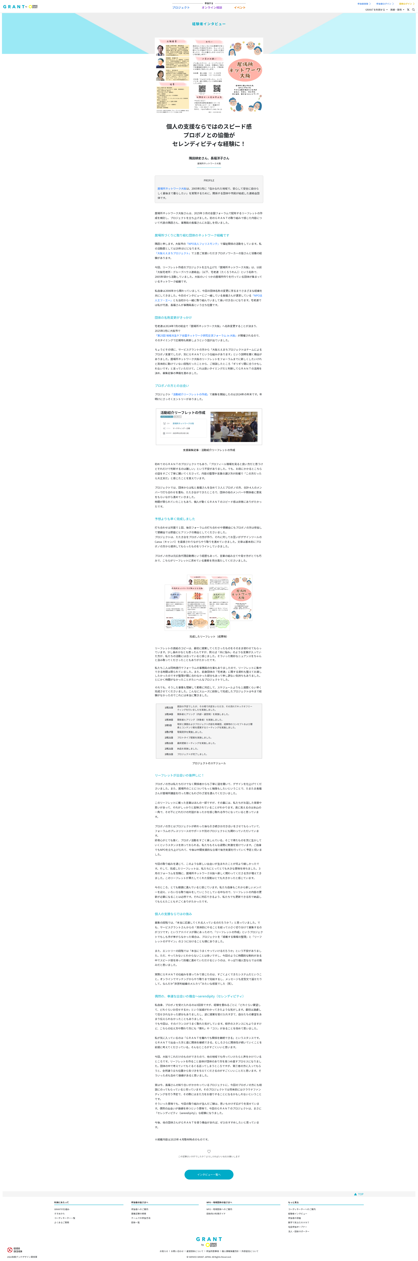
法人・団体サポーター (298, 1231)
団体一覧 (135, 1222)
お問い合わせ (177, 1251)
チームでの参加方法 (140, 1218)
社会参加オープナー (297, 1226)
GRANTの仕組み (61, 1209)
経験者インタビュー (297, 1213)
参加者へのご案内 (139, 1209)
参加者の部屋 (294, 1218)
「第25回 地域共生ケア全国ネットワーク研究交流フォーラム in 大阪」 (196, 335)
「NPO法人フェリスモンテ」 (203, 244)
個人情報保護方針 (230, 1251)
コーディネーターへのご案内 (302, 1209)
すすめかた (59, 1213)
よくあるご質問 (61, 1222)
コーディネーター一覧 (64, 1218)
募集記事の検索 (138, 1213)
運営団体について (194, 1251)
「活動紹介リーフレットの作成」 (189, 394)
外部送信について (249, 1251)
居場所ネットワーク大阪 (172, 188)
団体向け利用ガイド (216, 1213)
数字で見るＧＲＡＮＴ (298, 1222)
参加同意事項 (212, 1251)
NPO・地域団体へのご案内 (219, 1209)
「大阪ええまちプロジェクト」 (173, 253)
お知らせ (164, 1251)
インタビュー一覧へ (209, 1174)
